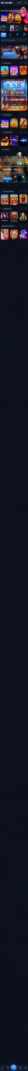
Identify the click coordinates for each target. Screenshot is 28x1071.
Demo (5, 75)
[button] (21, 63)
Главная (2, 1069)
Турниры (20, 1069)
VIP (25, 1069)
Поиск (7, 1069)
